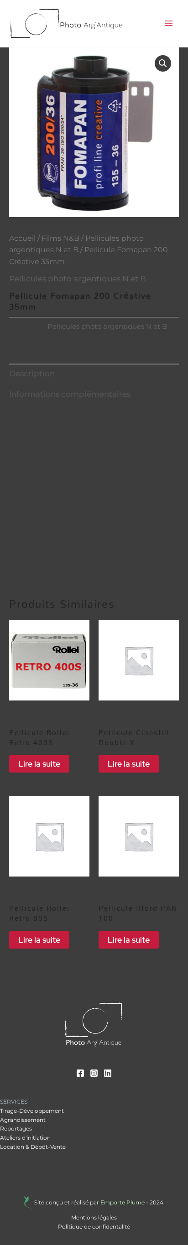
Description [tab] (32, 373)
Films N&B (60, 238)
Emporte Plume (122, 1202)
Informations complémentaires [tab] (70, 394)
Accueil (22, 238)
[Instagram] (94, 1073)
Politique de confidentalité (94, 1226)
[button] (163, 63)
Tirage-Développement (32, 1110)
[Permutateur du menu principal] (169, 23)
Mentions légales (94, 1217)
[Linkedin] (108, 1073)
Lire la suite (39, 763)
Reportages (16, 1128)
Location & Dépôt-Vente (33, 1146)
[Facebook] (80, 1073)
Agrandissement (23, 1119)
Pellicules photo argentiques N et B (77, 278)
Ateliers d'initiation (25, 1137)
